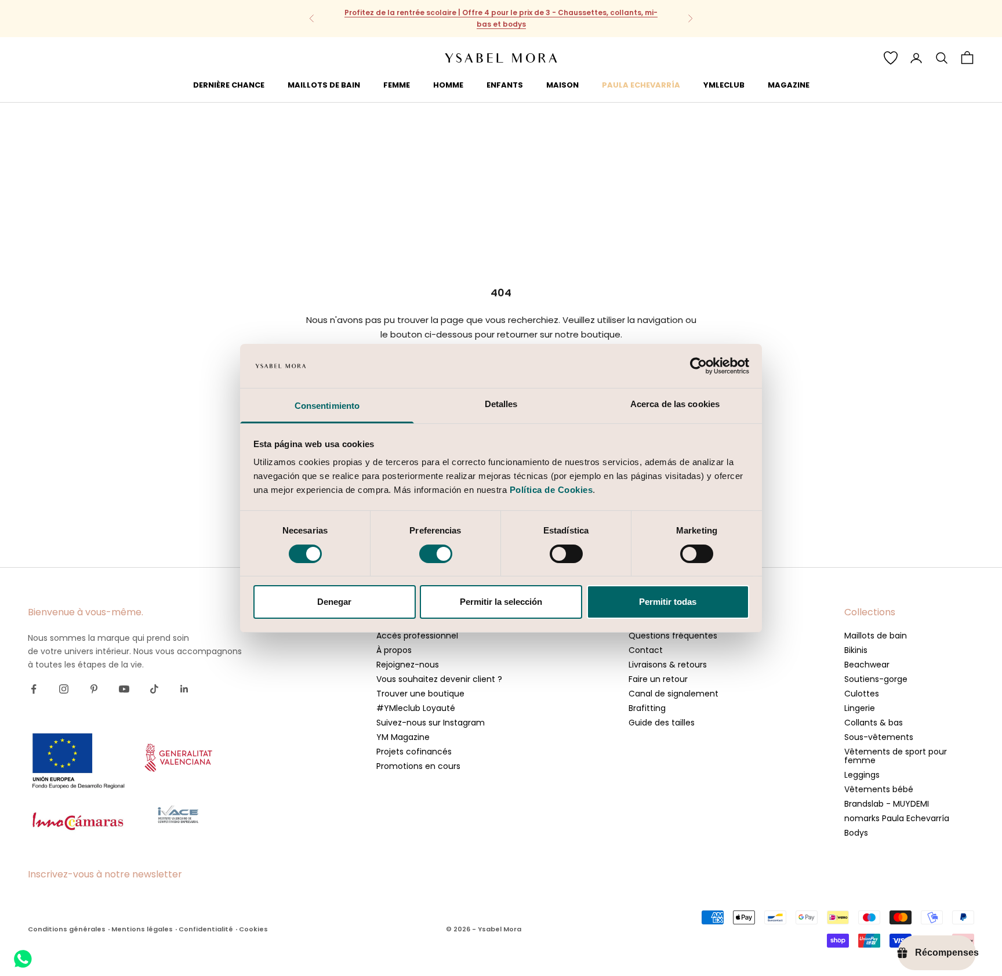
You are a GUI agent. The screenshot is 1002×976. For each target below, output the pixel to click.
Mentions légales (142, 929)
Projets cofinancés (414, 751)
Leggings (862, 775)
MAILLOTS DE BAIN (324, 84)
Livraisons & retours (668, 664)
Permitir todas (667, 602)
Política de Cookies (551, 490)
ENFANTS (505, 84)
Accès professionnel (417, 635)
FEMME (396, 84)
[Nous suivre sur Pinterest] (94, 689)
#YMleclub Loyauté (415, 708)
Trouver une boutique (420, 693)
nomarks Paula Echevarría (896, 818)
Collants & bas (873, 722)
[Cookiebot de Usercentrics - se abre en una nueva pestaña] (698, 366)
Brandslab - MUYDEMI (886, 804)
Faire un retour (658, 679)
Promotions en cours (418, 766)
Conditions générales (67, 929)
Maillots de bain (875, 635)
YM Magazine (403, 737)
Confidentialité (206, 929)
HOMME (448, 84)
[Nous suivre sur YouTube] (124, 689)
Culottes (861, 693)
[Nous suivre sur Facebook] (33, 689)
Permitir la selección (501, 602)
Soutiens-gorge (875, 679)
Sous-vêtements (878, 737)
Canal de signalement (673, 693)
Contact (646, 650)
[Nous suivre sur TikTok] (154, 689)
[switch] (435, 554)
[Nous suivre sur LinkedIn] (184, 689)
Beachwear (867, 664)
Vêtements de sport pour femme (895, 756)
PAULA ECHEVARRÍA (641, 84)
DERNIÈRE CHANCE (228, 84)
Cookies (253, 929)
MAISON (562, 84)
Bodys (856, 833)
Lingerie (859, 708)
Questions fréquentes (673, 635)
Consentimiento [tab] (327, 406)
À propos (394, 650)
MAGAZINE (788, 84)
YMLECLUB (724, 84)
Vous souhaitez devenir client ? (439, 679)
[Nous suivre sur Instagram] (64, 689)
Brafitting (647, 708)
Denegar (334, 602)
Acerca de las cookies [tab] (675, 404)
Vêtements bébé (878, 789)
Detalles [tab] (501, 404)
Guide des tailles (662, 722)
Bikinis (855, 650)
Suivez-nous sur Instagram (430, 722)
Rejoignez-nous (407, 664)
